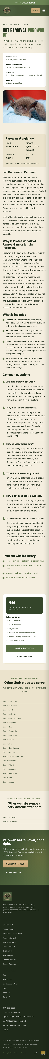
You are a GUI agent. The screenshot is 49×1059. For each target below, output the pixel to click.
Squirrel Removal (9, 942)
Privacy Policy (8, 1053)
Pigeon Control (8, 929)
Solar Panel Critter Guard (12, 934)
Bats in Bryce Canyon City (13, 756)
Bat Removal (14, 24)
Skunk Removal (9, 947)
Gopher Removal (9, 960)
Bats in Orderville (9, 769)
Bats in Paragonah (10, 701)
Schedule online (24, 656)
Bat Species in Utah (10, 984)
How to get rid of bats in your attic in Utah (25, 561)
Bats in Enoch (8, 710)
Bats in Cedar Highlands (12, 718)
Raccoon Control (9, 938)
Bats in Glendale (9, 752)
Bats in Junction (9, 782)
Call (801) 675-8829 (24, 648)
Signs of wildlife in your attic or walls (22, 573)
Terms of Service (20, 1053)
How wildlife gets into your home (20, 577)
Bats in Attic (7, 979)
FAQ (4, 988)
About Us (6, 993)
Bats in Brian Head (10, 706)
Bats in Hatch (8, 727)
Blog (4, 975)
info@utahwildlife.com (11, 1012)
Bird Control (7, 951)
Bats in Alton (7, 744)
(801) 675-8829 (28, 2)
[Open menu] (43, 10)
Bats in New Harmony (11, 748)
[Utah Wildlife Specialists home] (7, 10)
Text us (6, 1030)
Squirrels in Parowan (10, 821)
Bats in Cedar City (10, 714)
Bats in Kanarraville (10, 731)
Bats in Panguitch (9, 723)
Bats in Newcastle (10, 773)
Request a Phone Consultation (14, 1025)
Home (5, 24)
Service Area (8, 997)
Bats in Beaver (8, 740)
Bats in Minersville (10, 735)
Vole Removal (8, 955)
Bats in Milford (8, 765)
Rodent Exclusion (9, 964)
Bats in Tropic (8, 778)
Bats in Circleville (9, 761)
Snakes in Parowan (10, 817)
